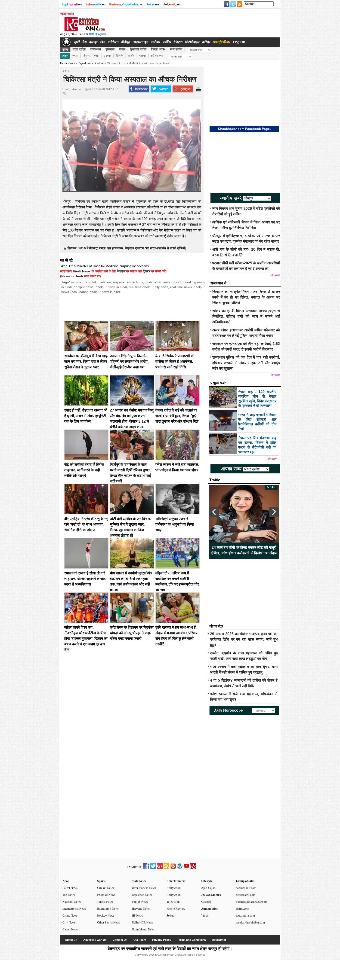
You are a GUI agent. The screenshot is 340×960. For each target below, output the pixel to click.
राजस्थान (95, 49)
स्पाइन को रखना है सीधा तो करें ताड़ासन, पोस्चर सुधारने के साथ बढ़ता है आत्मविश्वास (85, 578)
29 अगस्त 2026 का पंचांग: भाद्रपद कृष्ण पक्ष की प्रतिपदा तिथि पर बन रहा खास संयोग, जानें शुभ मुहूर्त (244, 639)
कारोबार (155, 42)
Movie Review (176, 908)
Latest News (69, 888)
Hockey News (105, 915)
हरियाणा (109, 49)
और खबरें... (273, 459)
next (274, 512)
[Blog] (173, 868)
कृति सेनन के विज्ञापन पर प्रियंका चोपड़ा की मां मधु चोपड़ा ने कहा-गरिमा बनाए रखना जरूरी (132, 632)
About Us (71, 940)
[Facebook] (146, 868)
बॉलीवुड (125, 42)
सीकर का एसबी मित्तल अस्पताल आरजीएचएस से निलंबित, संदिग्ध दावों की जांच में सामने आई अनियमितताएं (246, 316)
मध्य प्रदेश (176, 49)
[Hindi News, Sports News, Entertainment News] (66, 42)
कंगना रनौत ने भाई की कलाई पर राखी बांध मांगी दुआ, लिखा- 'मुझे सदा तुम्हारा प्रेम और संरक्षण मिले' (177, 415)
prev (214, 512)
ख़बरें (77, 42)
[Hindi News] (84, 30)
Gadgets (206, 901)
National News (71, 901)
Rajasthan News (142, 894)
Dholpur (99, 63)
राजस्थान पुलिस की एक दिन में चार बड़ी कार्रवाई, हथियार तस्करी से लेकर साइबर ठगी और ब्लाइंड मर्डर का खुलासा (246, 362)
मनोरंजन (113, 42)
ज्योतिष (167, 42)
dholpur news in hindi (111, 287)
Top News (68, 894)
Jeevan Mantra (211, 894)
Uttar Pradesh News (144, 888)
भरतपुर (142, 55)
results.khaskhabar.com (250, 922)
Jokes (170, 915)
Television (173, 901)
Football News (106, 894)
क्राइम (93, 42)
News (65, 881)
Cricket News (105, 888)
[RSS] (166, 868)
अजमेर (131, 55)
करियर (206, 42)
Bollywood (174, 888)
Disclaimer (219, 940)
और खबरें (275, 275)
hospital (90, 282)
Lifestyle (207, 881)
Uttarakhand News (143, 929)
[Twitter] (153, 868)
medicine (104, 282)
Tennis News (105, 901)
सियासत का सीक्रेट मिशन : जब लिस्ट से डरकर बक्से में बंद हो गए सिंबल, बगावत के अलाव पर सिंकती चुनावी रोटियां (246, 297)
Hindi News (67, 63)
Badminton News (108, 908)
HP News (137, 915)
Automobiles (209, 908)
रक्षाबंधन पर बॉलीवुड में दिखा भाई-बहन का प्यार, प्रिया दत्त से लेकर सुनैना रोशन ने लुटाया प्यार (86, 361)
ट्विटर (146, 271)
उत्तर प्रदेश (79, 49)
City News (68, 922)
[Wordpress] (180, 868)
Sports (101, 881)
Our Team (139, 940)
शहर (65, 56)
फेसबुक (121, 271)
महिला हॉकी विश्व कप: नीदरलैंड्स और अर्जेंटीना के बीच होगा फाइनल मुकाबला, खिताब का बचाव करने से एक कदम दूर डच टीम (86, 638)
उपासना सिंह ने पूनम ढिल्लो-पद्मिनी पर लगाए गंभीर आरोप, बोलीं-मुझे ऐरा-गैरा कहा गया (129, 361)
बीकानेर (119, 55)
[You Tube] (186, 868)
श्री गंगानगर (157, 55)
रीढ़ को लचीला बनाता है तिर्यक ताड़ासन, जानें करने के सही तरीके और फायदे (84, 470)
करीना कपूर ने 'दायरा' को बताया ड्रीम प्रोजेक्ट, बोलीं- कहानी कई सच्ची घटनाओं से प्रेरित (244, 550)
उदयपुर (107, 55)
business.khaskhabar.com (251, 901)
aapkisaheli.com (246, 888)
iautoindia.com (245, 915)
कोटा (96, 55)
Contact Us (120, 940)
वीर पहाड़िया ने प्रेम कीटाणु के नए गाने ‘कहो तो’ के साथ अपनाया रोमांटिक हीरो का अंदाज (86, 524)
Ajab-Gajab (208, 888)
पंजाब (122, 49)
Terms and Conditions (191, 940)
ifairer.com (242, 908)
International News (74, 908)
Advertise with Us (95, 940)
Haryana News (141, 908)
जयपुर (75, 55)
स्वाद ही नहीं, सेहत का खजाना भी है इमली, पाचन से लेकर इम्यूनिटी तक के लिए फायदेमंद (85, 415)
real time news (181, 287)
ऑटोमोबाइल (192, 42)
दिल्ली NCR (158, 49)
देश (85, 42)
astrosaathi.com (245, 894)
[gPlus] (160, 868)
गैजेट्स (178, 42)
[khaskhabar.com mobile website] (193, 868)
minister (76, 282)
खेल (102, 42)
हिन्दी (91, 34)
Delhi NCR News (142, 922)
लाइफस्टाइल (140, 42)
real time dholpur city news (148, 287)
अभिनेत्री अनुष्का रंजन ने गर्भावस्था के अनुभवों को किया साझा (174, 524)
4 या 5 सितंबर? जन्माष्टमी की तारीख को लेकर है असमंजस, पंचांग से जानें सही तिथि (175, 361)
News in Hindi (72, 276)
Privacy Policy (161, 940)
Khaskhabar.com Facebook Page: (244, 129)
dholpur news (83, 287)
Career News (70, 929)
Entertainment (176, 881)
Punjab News (140, 901)
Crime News (69, 915)
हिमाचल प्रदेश (138, 49)
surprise (118, 282)
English (101, 34)
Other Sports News (108, 922)
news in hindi (172, 282)
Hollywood (174, 894)
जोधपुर (86, 55)
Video (205, 915)
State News (139, 881)
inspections (135, 282)
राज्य (65, 49)
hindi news (152, 282)
